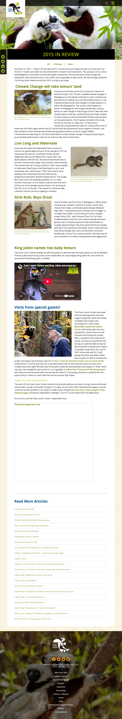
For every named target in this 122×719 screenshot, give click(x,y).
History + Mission (61, 694)
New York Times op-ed (78, 369)
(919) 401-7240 (64, 666)
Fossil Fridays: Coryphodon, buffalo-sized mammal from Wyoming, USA (44, 591)
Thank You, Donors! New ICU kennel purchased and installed (39, 564)
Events (61, 708)
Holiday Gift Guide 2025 (24, 509)
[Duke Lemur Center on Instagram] (68, 659)
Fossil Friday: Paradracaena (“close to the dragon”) (35, 608)
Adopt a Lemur (61, 676)
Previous (58, 64)
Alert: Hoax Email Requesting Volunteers (31, 526)
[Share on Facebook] (3, 56)
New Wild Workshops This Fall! (27, 515)
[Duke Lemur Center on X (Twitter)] (58, 659)
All (48, 64)
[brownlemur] (32, 113)
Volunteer (61, 687)
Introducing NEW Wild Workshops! (28, 602)
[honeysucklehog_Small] (32, 228)
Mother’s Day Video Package (26, 531)
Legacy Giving (20, 559)
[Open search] (107, 3)
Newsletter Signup (61, 679)
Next (70, 64)
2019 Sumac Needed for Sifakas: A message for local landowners (41, 613)
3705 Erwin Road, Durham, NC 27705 (64, 664)
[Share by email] (3, 71)
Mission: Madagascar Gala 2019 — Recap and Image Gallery (39, 553)
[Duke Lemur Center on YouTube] (63, 659)
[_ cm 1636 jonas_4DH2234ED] (89, 175)
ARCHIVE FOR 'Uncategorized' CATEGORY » (33, 619)
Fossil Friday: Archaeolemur (25, 580)
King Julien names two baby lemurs (45, 247)
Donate (61, 683)
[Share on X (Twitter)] (3, 61)
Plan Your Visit (61, 672)
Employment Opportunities (61, 704)
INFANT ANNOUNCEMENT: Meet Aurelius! (32, 520)
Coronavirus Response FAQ (25, 542)
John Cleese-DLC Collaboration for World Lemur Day (36, 548)
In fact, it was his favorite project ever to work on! (76, 361)
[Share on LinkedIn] (3, 66)
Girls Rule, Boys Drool (33, 197)
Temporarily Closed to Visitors (26, 537)
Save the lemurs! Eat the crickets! (28, 586)
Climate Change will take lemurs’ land (48, 86)
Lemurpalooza (61, 712)
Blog (61, 701)
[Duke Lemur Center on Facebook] (54, 659)
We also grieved (97, 369)
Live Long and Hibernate (35, 143)
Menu (113, 3)
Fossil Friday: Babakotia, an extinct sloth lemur (33, 575)
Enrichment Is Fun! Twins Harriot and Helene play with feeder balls (42, 570)
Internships (61, 690)
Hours (61, 697)
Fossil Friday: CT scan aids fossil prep (29, 597)
